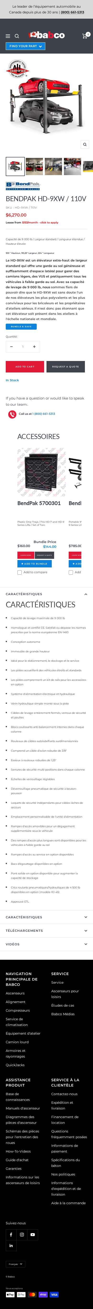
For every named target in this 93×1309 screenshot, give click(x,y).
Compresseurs (18, 1010)
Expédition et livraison (62, 1105)
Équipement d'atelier (23, 1033)
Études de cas (62, 1005)
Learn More (26, 555)
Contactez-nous (64, 1094)
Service (57, 982)
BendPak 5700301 (39, 503)
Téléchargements (24, 930)
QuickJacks (15, 1065)
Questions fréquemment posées (69, 1134)
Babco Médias (63, 1014)
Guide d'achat (17, 1160)
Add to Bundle (35, 563)
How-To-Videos (18, 1151)
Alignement (16, 1002)
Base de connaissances (18, 1097)
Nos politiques (63, 1174)
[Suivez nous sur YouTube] (32, 1234)
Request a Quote (44, 555)
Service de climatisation (17, 1022)
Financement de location (64, 1120)
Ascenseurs (15, 993)
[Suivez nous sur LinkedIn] (11, 1245)
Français (13, 1264)
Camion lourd (17, 1042)
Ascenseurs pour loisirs (65, 994)
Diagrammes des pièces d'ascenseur (21, 1120)
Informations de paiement (64, 1148)
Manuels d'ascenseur (23, 1108)
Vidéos (13, 944)
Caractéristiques (24, 594)
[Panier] (84, 36)
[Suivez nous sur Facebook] (11, 1234)
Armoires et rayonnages (16, 1053)
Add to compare (35, 572)
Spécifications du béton (65, 1163)
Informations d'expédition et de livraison (66, 1189)
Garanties (13, 1168)
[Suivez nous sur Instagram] (21, 1234)
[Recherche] (17, 36)
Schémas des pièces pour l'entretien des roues (22, 1137)
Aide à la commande (68, 1203)
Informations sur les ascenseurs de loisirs (23, 1180)
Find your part (23, 46)
